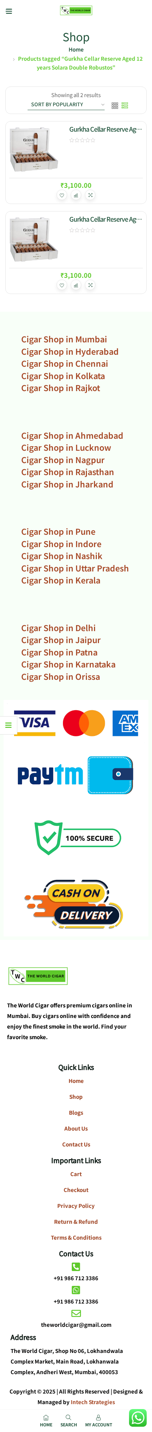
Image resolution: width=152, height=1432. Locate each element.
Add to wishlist (62, 195)
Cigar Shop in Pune (58, 531)
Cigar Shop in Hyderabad (70, 351)
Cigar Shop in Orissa (60, 676)
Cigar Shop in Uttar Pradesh (75, 568)
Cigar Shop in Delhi (58, 628)
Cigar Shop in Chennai (64, 363)
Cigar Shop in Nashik (62, 556)
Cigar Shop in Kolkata (63, 376)
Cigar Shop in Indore (61, 544)
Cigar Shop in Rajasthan (67, 472)
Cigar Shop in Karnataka (68, 664)
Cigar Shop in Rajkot (60, 388)
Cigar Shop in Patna (59, 652)
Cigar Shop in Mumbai (64, 339)
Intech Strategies (93, 1402)
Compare (76, 195)
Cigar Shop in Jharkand (67, 484)
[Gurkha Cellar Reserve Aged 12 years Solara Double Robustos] (34, 239)
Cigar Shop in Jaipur (61, 640)
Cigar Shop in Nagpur (63, 460)
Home (76, 49)
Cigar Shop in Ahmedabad (72, 435)
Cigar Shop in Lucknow (66, 447)
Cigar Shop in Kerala (60, 580)
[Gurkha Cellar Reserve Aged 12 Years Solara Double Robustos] (34, 149)
